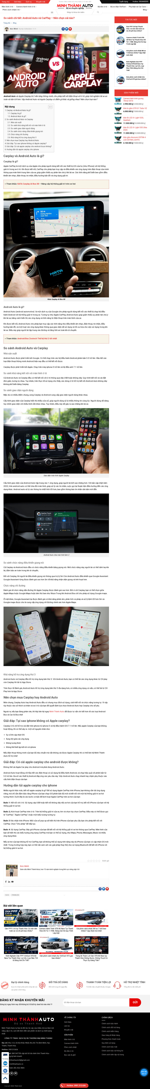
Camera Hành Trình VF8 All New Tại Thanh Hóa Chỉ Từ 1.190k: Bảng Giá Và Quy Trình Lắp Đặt (136, 41)
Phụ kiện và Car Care (137, 7)
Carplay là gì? (16, 113)
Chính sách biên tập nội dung (113, 1055)
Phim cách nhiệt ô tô (11, 10)
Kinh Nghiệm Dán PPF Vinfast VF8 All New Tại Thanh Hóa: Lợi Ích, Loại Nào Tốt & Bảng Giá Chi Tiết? (135, 66)
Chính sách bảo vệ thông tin (112, 1051)
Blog (145, 10)
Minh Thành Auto (56, 711)
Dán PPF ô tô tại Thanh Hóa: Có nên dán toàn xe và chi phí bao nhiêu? (135, 29)
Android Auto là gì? (18, 116)
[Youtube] (12, 882)
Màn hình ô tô (7, 7)
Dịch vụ (29, 2)
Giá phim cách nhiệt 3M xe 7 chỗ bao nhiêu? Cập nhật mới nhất (136, 53)
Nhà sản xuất (16, 122)
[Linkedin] (9, 882)
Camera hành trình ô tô (25, 7)
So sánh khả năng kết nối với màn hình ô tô (28, 125)
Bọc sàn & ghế (69, 1055)
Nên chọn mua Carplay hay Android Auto (23, 140)
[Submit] (98, 12)
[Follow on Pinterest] (11, 1073)
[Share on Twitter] (66, 29)
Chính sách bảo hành (110, 1024)
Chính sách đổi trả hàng (111, 1027)
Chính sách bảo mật (109, 1047)
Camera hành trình (71, 1043)
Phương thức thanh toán (111, 1039)
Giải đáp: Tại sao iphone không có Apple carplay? (27, 143)
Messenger (5, 1073)
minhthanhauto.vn (16, 1064)
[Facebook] (6, 882)
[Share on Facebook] (63, 29)
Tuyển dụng (123, 1)
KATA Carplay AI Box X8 (28, 184)
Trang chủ (5, 2)
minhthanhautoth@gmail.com (18, 1060)
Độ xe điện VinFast (118, 7)
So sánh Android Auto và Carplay (20, 119)
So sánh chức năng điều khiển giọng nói (27, 131)
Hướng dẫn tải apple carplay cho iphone (23, 149)
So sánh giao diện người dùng (23, 128)
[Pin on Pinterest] (70, 29)
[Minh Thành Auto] (75, 7)
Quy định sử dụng (108, 1043)
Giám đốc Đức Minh (16, 1068)
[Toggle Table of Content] (49, 107)
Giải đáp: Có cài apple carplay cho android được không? (29, 146)
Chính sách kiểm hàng (110, 1031)
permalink (15, 895)
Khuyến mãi (40, 2)
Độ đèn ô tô (102, 7)
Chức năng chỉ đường (19, 134)
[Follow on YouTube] (15, 1073)
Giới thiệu (17, 2)
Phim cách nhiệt (70, 1047)
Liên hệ (67, 1026)
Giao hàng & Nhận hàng (111, 1035)
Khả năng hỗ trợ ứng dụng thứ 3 (23, 137)
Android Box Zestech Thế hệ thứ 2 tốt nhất (37, 338)
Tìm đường (5, 1059)
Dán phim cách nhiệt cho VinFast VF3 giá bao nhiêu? (136, 78)
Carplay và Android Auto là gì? (19, 110)
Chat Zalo (5, 1066)
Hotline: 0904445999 (140, 1)
